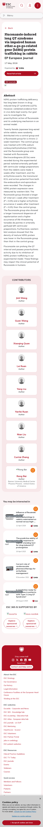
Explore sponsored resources (11, 623)
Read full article (14, 73)
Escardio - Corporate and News (16, 708)
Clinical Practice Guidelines (14, 754)
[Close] (40, 798)
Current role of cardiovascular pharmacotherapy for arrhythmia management (26, 568)
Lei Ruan (21, 366)
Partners (7, 792)
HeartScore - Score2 (12, 730)
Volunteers (8, 785)
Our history (8, 685)
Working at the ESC (11, 699)
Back (10, 28)
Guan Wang (21, 320)
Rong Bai (21, 476)
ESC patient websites (12, 744)
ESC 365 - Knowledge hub (14, 712)
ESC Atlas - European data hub (16, 719)
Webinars (7, 768)
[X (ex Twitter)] (17, 660)
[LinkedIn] (25, 660)
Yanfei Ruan (21, 411)
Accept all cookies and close (22, 823)
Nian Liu (21, 434)
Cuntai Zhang (21, 457)
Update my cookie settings (21, 816)
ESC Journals (9, 761)
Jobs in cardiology (11, 740)
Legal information (11, 689)
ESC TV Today (10, 757)
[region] (21, 811)
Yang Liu (21, 389)
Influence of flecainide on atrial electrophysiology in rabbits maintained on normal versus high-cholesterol (26, 518)
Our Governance (10, 682)
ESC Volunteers (10, 733)
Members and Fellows (12, 782)
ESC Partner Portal (11, 737)
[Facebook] (21, 660)
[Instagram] (13, 660)
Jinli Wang (21, 298)
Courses (7, 772)
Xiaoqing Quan (21, 343)
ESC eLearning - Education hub (16, 716)
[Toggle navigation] (38, 5)
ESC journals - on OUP (12, 723)
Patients (7, 789)
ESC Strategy (9, 678)
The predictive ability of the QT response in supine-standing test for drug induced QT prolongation (27, 543)
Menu (10, 15)
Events (6, 764)
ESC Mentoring (9, 726)
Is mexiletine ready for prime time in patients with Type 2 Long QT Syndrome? (26, 593)
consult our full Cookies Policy (25, 811)
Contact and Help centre (21, 667)
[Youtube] (29, 660)
